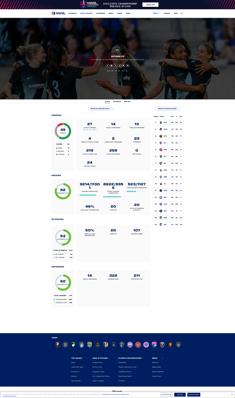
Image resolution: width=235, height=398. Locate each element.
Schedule (72, 13)
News (111, 13)
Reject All (180, 395)
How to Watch (86, 13)
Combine (121, 381)
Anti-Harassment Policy (100, 376)
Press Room (156, 376)
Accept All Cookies (193, 395)
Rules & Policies (98, 381)
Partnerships (76, 381)
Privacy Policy (97, 362)
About (73, 362)
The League (76, 358)
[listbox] (100, 109)
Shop (176, 13)
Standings (100, 13)
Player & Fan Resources (129, 358)
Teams (119, 13)
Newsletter (122, 362)
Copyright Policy (98, 372)
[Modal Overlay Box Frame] (117, 4)
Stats (107, 102)
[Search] (182, 13)
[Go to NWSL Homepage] (58, 13)
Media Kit (155, 362)
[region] (117, 395)
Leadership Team (77, 367)
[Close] (232, 394)
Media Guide (156, 367)
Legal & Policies (100, 358)
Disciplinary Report (125, 376)
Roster (127, 102)
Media (154, 358)
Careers (74, 376)
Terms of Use (97, 367)
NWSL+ (156, 13)
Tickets (166, 13)
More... (129, 13)
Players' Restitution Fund (127, 367)
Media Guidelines (158, 372)
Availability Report (124, 372)
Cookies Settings (166, 395)
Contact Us (75, 372)
